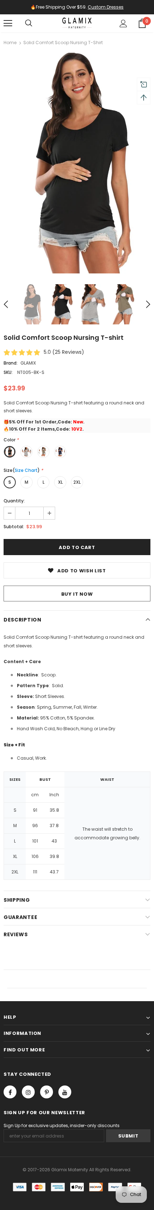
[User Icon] (123, 23)
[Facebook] (10, 1091)
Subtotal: (14, 527)
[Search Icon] (28, 23)
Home (10, 42)
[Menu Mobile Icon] (8, 23)
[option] (77, 163)
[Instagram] (28, 1091)
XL (60, 482)
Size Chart (26, 470)
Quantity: (14, 501)
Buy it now (77, 594)
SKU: (8, 372)
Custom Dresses (106, 7)
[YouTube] (64, 1091)
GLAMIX (28, 363)
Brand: (11, 363)
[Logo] (77, 23)
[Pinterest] (46, 1091)
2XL (77, 482)
